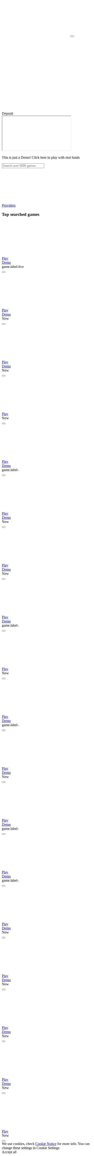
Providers (9, 205)
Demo (6, 262)
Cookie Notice (45, 1144)
